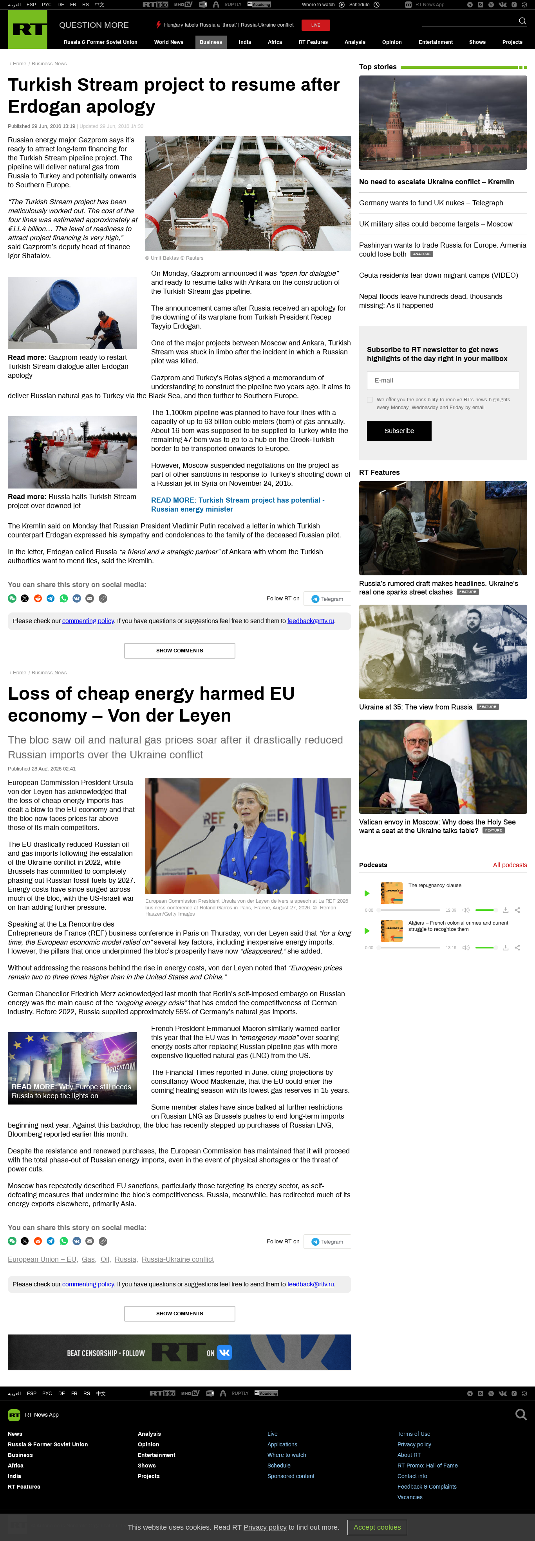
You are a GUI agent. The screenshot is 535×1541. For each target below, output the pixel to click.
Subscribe (399, 431)
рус (47, 1393)
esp (31, 1393)
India (245, 42)
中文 (99, 4)
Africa (275, 42)
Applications (282, 1445)
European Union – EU (42, 1259)
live (315, 25)
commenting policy (88, 621)
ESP (31, 4)
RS (85, 4)
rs (86, 1393)
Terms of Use (414, 1434)
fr (74, 1393)
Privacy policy (414, 1445)
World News (168, 42)
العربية (14, 4)
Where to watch (287, 1455)
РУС (47, 4)
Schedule (279, 1466)
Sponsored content (291, 1476)
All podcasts (510, 865)
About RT (409, 1455)
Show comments (179, 651)
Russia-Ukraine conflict (178, 1259)
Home (19, 63)
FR (73, 4)
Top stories (378, 67)
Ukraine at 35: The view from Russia (417, 707)
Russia (125, 1259)
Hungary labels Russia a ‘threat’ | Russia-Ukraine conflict (229, 25)
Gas (88, 1259)
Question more (94, 25)
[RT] (155, 5)
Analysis (355, 42)
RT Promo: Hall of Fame (428, 1466)
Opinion (392, 42)
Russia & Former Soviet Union (100, 42)
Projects (512, 42)
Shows (477, 42)
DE (61, 4)
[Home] (27, 29)
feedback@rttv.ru (310, 621)
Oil (105, 1259)
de (61, 1393)
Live (273, 1434)
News (15, 1434)
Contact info (412, 1476)
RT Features (313, 42)
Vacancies (410, 1497)
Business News (49, 63)
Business (211, 42)
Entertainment (436, 42)
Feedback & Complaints (427, 1487)
